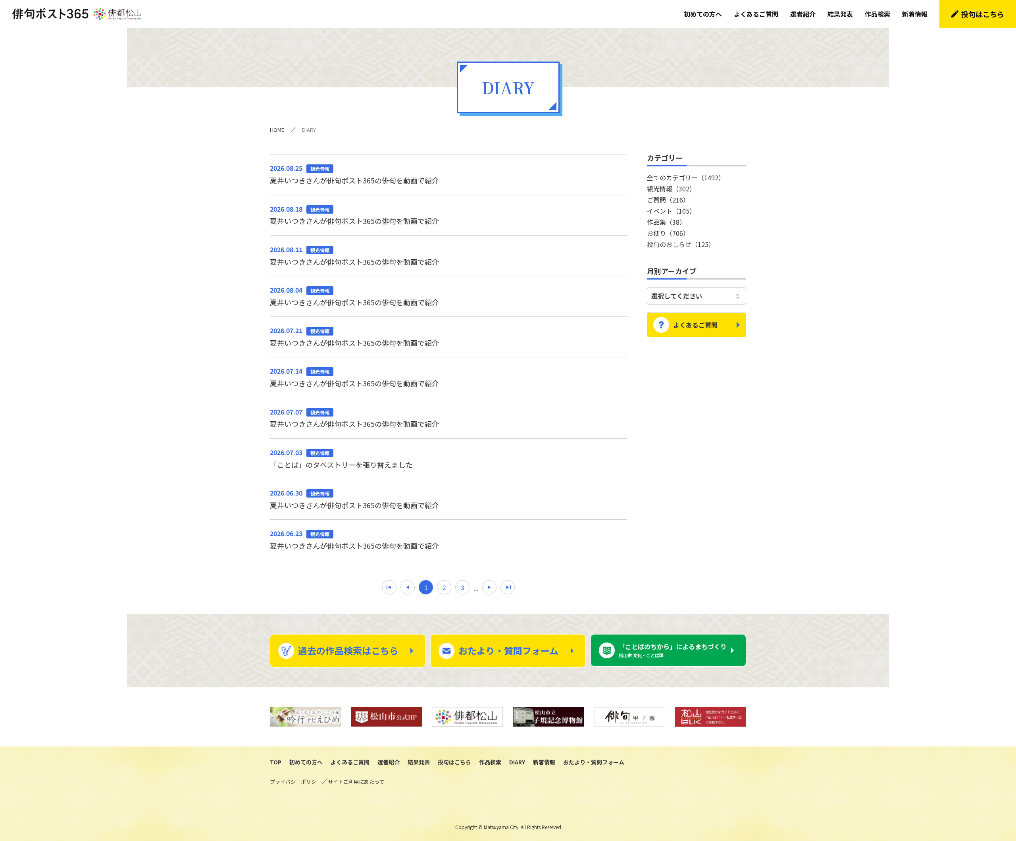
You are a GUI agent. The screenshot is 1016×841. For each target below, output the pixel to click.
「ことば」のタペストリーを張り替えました (341, 459)
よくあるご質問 (756, 14)
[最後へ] (507, 587)
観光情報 (671, 188)
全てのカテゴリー (686, 177)
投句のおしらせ (681, 244)
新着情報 (914, 14)
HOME (277, 129)
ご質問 (668, 199)
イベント (671, 211)
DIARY (517, 762)
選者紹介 (803, 14)
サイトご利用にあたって (356, 781)
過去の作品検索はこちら (348, 650)
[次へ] (489, 587)
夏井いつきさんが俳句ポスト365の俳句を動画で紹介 (354, 174)
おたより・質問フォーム (508, 650)
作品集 (666, 222)
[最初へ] (389, 587)
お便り (668, 233)
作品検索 (877, 14)
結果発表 (840, 14)
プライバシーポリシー (295, 781)
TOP (275, 762)
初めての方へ (703, 14)
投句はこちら (982, 14)
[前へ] (407, 587)
